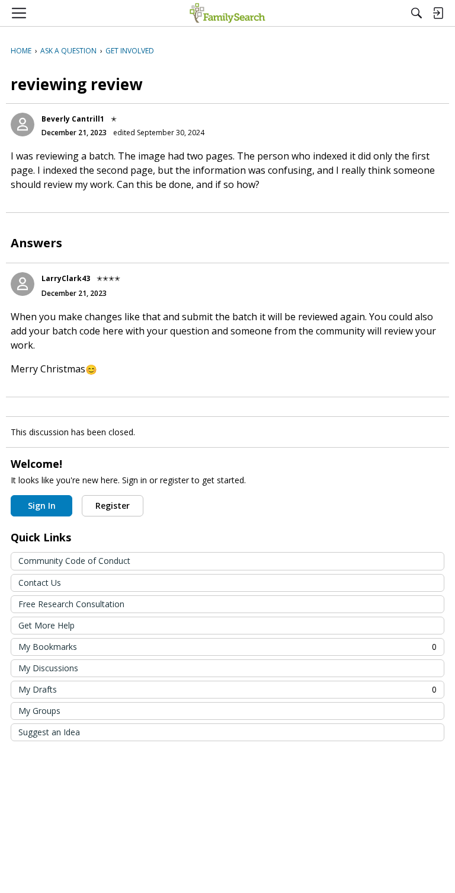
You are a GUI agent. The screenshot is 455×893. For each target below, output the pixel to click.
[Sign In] (437, 13)
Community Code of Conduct (74, 560)
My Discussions (48, 668)
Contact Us (39, 582)
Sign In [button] (42, 505)
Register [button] (112, 505)
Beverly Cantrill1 (72, 119)
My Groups (39, 710)
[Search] (416, 13)
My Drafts (227, 689)
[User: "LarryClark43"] (22, 284)
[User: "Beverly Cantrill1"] (22, 124)
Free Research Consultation (71, 604)
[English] (227, 13)
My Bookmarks (227, 646)
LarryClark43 (65, 278)
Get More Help (46, 625)
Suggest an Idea (49, 732)
